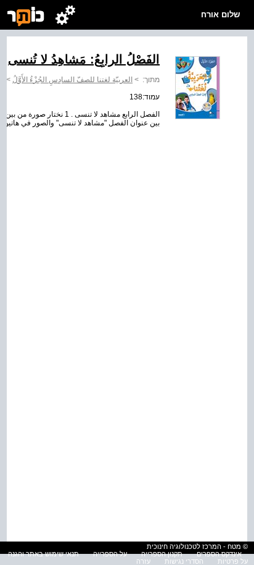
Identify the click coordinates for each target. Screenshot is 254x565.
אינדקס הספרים (219, 554)
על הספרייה (110, 554)
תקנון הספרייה (161, 554)
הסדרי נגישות (184, 561)
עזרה (143, 561)
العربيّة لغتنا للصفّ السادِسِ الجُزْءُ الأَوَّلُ (72, 79)
